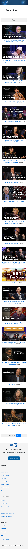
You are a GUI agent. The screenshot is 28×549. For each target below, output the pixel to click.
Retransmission (5, 487)
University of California (6, 516)
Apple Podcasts (5, 539)
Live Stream (4, 481)
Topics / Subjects (5, 472)
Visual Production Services (7, 513)
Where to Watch (5, 484)
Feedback (3, 528)
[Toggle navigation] (24, 2)
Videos (2, 469)
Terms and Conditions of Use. (11, 547)
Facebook (3, 532)
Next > (18, 435)
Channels (3, 478)
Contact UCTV (4, 525)
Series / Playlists (5, 475)
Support (3, 510)
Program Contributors (6, 506)
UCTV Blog (4, 503)
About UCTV (4, 500)
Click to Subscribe (14, 458)
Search (3, 491)
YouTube (3, 535)
